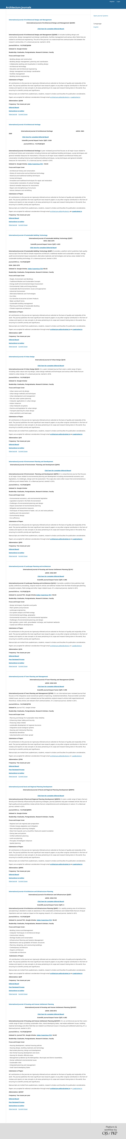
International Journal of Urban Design (22, 357)
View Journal (13, 114)
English (96, 27)
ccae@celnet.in (75, 97)
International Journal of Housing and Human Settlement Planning (31, 1004)
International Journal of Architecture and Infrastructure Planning (31, 891)
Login (118, 1)
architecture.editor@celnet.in (60, 97)
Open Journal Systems (101, 16)
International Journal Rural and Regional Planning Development (30, 787)
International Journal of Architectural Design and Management (30, 20)
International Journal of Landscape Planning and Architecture (30, 566)
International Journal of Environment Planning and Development (31, 461)
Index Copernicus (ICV (35, 164)
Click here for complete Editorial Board (50, 29)
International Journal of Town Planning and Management (28, 676)
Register (112, 1)
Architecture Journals (18, 7)
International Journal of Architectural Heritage (24, 124)
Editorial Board (14, 1099)
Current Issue (22, 114)
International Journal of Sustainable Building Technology (28, 235)
